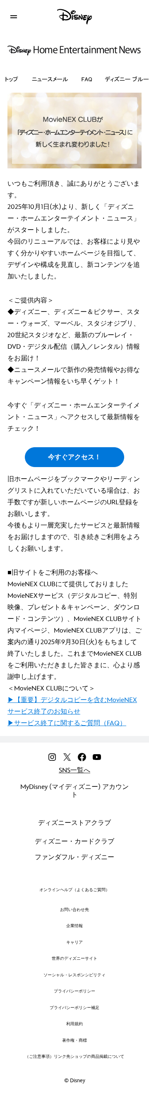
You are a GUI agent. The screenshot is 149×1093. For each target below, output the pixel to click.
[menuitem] (13, 15)
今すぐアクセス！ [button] (74, 457)
